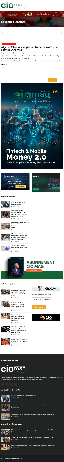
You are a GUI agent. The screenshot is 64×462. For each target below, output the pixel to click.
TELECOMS (12, 44)
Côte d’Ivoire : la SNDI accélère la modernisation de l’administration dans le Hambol (20, 224)
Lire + (3, 65)
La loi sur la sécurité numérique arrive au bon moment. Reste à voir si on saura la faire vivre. (19, 213)
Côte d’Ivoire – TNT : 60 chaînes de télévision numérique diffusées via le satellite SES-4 (19, 329)
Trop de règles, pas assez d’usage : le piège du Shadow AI (19, 247)
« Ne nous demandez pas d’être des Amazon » (18, 203)
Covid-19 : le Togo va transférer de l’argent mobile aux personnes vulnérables (17, 305)
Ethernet (31, 53)
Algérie (26, 53)
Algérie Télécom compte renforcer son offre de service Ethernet (29, 48)
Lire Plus (58, 61)
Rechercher (52, 80)
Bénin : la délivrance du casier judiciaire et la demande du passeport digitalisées (18, 317)
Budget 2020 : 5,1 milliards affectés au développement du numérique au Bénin (19, 341)
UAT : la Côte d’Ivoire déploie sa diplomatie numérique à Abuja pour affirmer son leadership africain (19, 236)
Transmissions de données (43, 53)
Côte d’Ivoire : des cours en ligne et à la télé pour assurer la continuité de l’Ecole (19, 293)
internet (35, 53)
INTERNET (5, 44)
